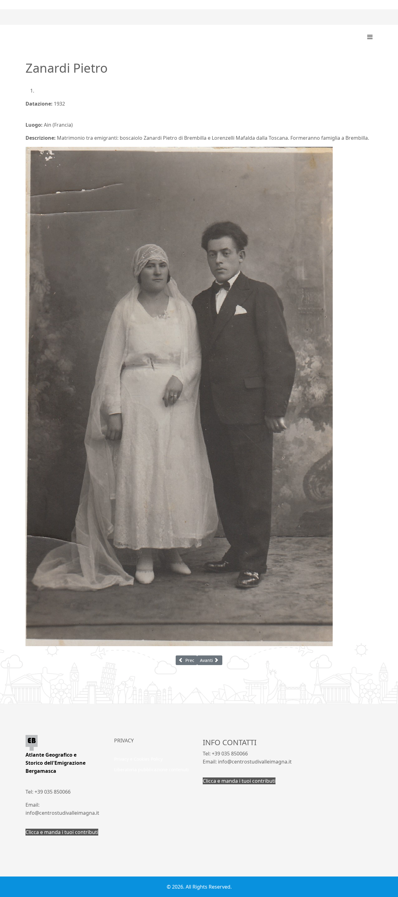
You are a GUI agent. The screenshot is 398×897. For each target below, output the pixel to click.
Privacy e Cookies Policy (138, 759)
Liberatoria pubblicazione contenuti (151, 769)
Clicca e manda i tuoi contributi (61, 832)
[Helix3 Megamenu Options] (370, 37)
